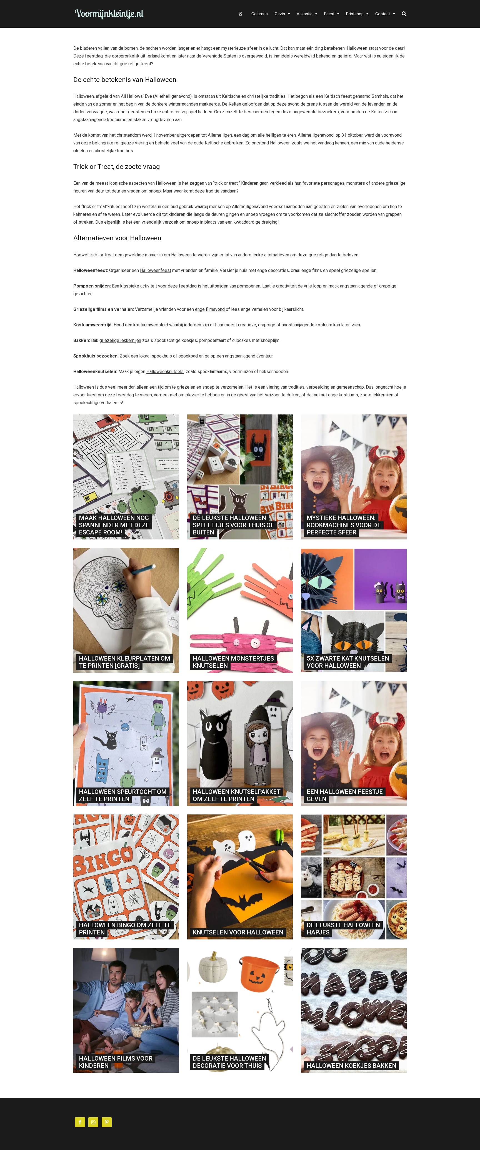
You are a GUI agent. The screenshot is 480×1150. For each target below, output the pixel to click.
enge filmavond (210, 309)
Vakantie (304, 13)
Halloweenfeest (155, 270)
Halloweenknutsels (165, 371)
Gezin (280, 13)
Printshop (355, 13)
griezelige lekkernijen (120, 340)
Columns (259, 13)
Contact (382, 13)
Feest (329, 13)
